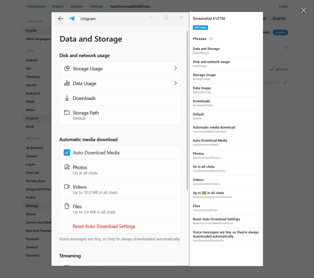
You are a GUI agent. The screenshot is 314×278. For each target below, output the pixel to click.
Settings (200, 27)
